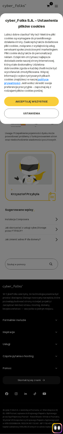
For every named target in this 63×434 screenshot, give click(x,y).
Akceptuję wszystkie (31, 101)
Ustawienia (31, 113)
